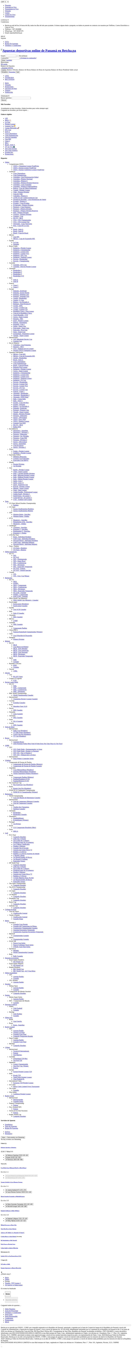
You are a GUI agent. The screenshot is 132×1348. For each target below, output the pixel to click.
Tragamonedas (9, 16)
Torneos (7, 90)
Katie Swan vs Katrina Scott (8, 1244)
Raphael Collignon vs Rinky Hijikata (10, 1210)
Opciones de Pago (11, 88)
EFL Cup (8, 130)
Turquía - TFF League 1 (13, 1283)
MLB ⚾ (8, 120)
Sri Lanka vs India (5, 1264)
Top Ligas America (11, 150)
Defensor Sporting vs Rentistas (8, 1147)
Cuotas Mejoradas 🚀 (12, 128)
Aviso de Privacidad (11, 1311)
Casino (7, 13)
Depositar (12, 72)
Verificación (9, 92)
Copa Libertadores (11, 133)
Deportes (8, 5)
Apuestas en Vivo (10, 7)
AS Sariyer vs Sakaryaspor (13, 1285)
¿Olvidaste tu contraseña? (28, 58)
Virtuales (8, 11)
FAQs (7, 42)
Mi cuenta (4, 64)
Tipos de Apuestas (11, 1126)
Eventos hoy (9, 152)
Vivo (7, 1132)
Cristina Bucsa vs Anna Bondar (9, 1236)
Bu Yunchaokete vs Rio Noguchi (9, 1240)
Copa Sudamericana (11, 135)
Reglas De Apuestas (11, 44)
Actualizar (5, 72)
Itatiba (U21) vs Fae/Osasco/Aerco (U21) (11, 1256)
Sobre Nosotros (10, 1309)
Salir (17, 72)
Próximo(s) (8, 1134)
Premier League (10, 124)
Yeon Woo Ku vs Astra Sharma (8, 1228)
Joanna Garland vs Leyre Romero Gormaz (11, 1182)
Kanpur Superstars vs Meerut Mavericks (11, 1268)
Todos (3, 1137)
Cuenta (4, 70)
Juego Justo (8, 1314)
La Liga (7, 122)
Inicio (7, 83)
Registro (9, 60)
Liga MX (8, 139)
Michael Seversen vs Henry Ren (8, 1225)
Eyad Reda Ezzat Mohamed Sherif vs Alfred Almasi (13, 1167)
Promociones (9, 87)
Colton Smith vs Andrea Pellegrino (9, 1248)
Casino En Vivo (10, 15)
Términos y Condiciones (13, 45)
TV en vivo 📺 (10, 147)
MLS (6, 143)
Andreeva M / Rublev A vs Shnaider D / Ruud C (12, 1232)
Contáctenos (9, 1318)
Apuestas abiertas (7, 68)
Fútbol (7, 1279)
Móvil (7, 1322)
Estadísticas (8, 1124)
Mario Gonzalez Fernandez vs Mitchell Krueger (13, 1196)
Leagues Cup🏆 (10, 126)
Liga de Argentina (11, 137)
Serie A (7, 132)
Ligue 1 (7, 141)
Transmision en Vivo (11, 9)
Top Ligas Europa (11, 148)
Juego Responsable (11, 1316)
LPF (6, 118)
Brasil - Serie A (10, 145)
